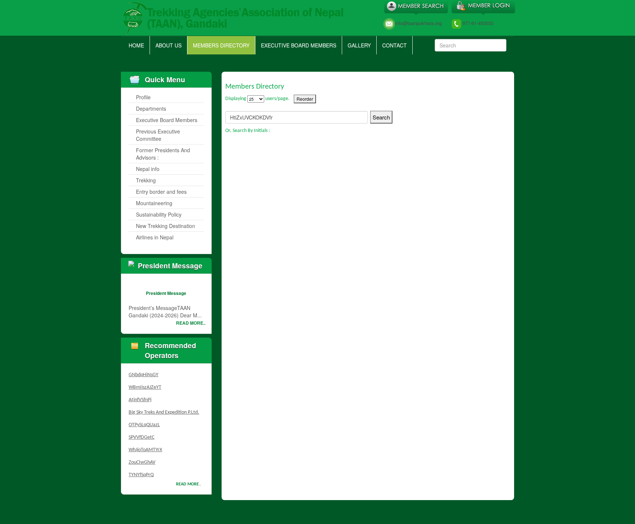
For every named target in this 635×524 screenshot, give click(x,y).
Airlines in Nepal (154, 237)
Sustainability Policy (159, 214)
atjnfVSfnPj (140, 396)
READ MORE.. (190, 323)
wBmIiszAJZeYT (145, 384)
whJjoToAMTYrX (145, 446)
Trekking (146, 180)
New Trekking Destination (165, 225)
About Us (168, 45)
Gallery (359, 45)
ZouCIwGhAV (142, 459)
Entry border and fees (161, 191)
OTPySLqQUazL (144, 421)
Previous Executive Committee (158, 135)
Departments (151, 108)
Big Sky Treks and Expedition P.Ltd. (164, 409)
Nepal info (147, 168)
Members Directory (221, 45)
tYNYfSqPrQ (141, 471)
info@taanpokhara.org (418, 22)
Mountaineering (154, 203)
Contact (394, 45)
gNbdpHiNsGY (143, 371)
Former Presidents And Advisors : (163, 153)
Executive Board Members (298, 45)
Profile (143, 97)
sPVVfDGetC (141, 434)
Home (136, 45)
